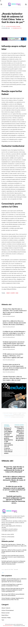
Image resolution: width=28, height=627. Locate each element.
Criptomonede (7, 417)
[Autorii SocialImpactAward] (3, 26)
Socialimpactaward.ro (8, 625)
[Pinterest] (15, 31)
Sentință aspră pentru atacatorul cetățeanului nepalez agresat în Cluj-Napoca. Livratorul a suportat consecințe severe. (14, 499)
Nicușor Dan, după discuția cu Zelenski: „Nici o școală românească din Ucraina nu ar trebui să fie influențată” (14, 469)
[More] (22, 31)
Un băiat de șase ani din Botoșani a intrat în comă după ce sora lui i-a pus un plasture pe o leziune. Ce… (14, 489)
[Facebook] (8, 31)
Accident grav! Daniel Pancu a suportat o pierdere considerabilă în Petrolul (12, 585)
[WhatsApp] (18, 31)
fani (17, 293)
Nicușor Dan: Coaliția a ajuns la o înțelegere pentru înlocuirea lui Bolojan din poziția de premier (19, 434)
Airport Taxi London (8, 414)
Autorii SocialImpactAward (13, 26)
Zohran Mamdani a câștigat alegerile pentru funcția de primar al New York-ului (13, 598)
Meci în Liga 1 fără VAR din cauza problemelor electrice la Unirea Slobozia (13, 594)
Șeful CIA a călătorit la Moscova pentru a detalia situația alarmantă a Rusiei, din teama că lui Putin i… (14, 479)
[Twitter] (11, 31)
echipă (12, 293)
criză (8, 293)
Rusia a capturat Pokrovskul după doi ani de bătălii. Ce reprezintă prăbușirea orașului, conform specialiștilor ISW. (13, 590)
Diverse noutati (17, 28)
